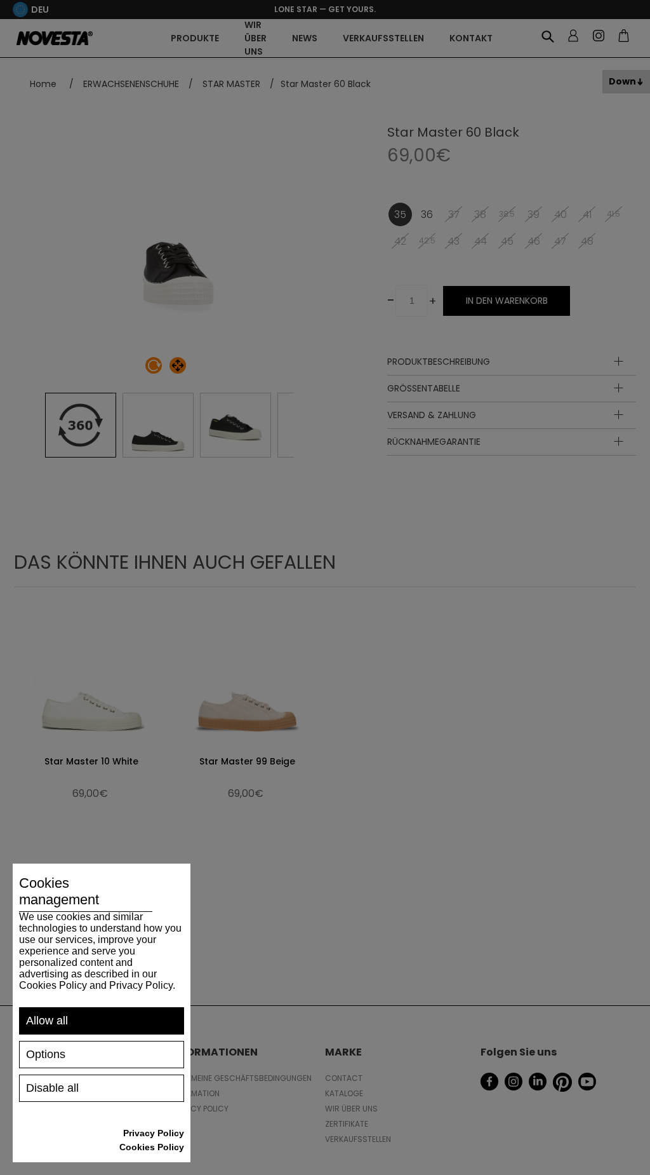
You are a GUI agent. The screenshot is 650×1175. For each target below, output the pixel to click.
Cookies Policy (151, 1147)
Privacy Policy (153, 1133)
